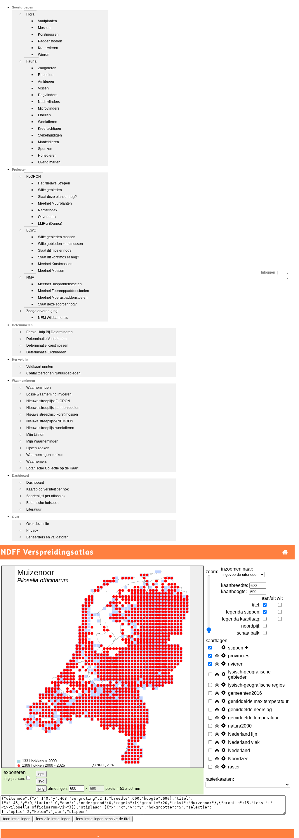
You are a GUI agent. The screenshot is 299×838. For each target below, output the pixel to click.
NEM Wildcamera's (53, 318)
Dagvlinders (47, 95)
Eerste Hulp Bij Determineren (49, 332)
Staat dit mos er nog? (55, 250)
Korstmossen (48, 34)
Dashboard (35, 483)
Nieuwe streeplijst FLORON (48, 401)
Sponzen (45, 149)
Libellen (44, 115)
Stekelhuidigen (50, 135)
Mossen (44, 28)
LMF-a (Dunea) (50, 224)
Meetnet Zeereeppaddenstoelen (63, 291)
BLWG (31, 230)
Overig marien (49, 162)
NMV (30, 277)
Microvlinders (48, 108)
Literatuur (33, 509)
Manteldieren (48, 142)
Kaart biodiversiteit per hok (47, 489)
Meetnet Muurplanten (55, 203)
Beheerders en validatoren (47, 537)
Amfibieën (46, 82)
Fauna (31, 61)
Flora (30, 14)
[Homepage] (285, 552)
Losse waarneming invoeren (49, 394)
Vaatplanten (47, 21)
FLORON (33, 176)
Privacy (32, 530)
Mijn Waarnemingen (42, 441)
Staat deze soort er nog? (57, 304)
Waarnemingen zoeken (44, 455)
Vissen (43, 88)
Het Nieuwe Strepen (54, 183)
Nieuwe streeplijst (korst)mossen (52, 414)
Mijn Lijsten (35, 435)
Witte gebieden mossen (56, 237)
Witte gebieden (50, 190)
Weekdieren (47, 122)
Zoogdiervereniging (42, 311)
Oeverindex (47, 217)
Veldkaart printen (39, 366)
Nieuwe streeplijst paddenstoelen (52, 408)
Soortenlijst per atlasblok (45, 496)
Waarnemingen (38, 388)
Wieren (43, 55)
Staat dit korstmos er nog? (58, 257)
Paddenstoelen (50, 41)
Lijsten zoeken (37, 448)
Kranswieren (48, 48)
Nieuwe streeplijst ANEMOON (49, 421)
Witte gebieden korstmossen (60, 244)
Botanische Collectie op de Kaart (52, 468)
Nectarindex (47, 210)
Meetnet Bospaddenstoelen (60, 284)
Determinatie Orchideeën (46, 352)
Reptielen (45, 75)
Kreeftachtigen (49, 129)
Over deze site (37, 524)
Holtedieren (47, 155)
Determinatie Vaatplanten (46, 339)
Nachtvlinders (49, 102)
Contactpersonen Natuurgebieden (53, 373)
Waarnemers (36, 461)
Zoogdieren (47, 68)
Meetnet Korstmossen (55, 264)
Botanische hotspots (42, 503)
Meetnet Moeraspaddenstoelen (63, 298)
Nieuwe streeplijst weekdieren (50, 428)
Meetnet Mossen (51, 271)
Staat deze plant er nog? (57, 197)
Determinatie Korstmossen (47, 345)
